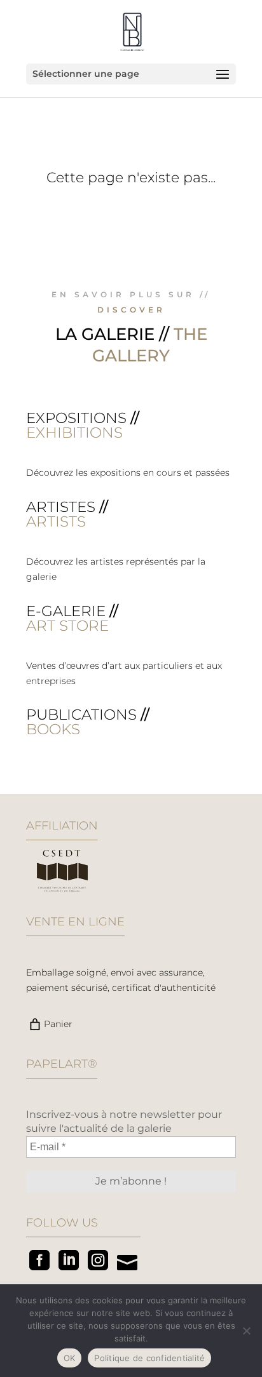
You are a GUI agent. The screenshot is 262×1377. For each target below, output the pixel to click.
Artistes (60, 507)
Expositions (76, 418)
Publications (81, 714)
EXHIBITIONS (74, 432)
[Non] (246, 1330)
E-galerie (66, 611)
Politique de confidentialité (149, 1358)
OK (70, 1358)
